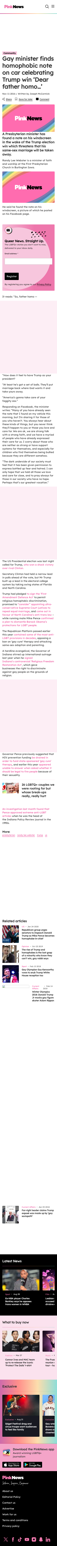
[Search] (47, 6)
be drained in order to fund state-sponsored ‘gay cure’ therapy (26, 761)
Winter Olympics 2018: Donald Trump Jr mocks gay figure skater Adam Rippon (43, 996)
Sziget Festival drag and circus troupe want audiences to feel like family (21, 1426)
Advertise (8, 1508)
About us (7, 1491)
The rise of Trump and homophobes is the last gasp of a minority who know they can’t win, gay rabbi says (37, 954)
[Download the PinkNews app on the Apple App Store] (11, 1465)
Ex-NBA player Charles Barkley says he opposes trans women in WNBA (18, 1301)
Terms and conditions (15, 1520)
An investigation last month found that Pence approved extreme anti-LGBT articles (25, 812)
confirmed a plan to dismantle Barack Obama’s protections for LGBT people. (27, 622)
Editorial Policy (11, 1496)
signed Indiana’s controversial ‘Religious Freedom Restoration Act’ (28, 661)
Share (9, 99)
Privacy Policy (44, 284)
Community (10, 53)
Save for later (26, 99)
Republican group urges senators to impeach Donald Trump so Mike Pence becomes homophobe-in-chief (38, 934)
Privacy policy (10, 1525)
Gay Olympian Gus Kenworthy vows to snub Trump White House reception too (38, 972)
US (46, 835)
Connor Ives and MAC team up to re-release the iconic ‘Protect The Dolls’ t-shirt (20, 1362)
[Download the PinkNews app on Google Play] (32, 1465)
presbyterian (8, 835)
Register (12, 276)
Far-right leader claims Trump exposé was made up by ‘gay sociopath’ (38, 1213)
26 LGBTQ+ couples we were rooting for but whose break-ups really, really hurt (38, 790)
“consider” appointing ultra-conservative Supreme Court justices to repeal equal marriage (27, 608)
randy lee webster (26, 835)
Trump (40, 835)
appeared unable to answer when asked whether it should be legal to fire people (27, 768)
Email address (15, 253)
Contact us (8, 1502)
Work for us (9, 1514)
